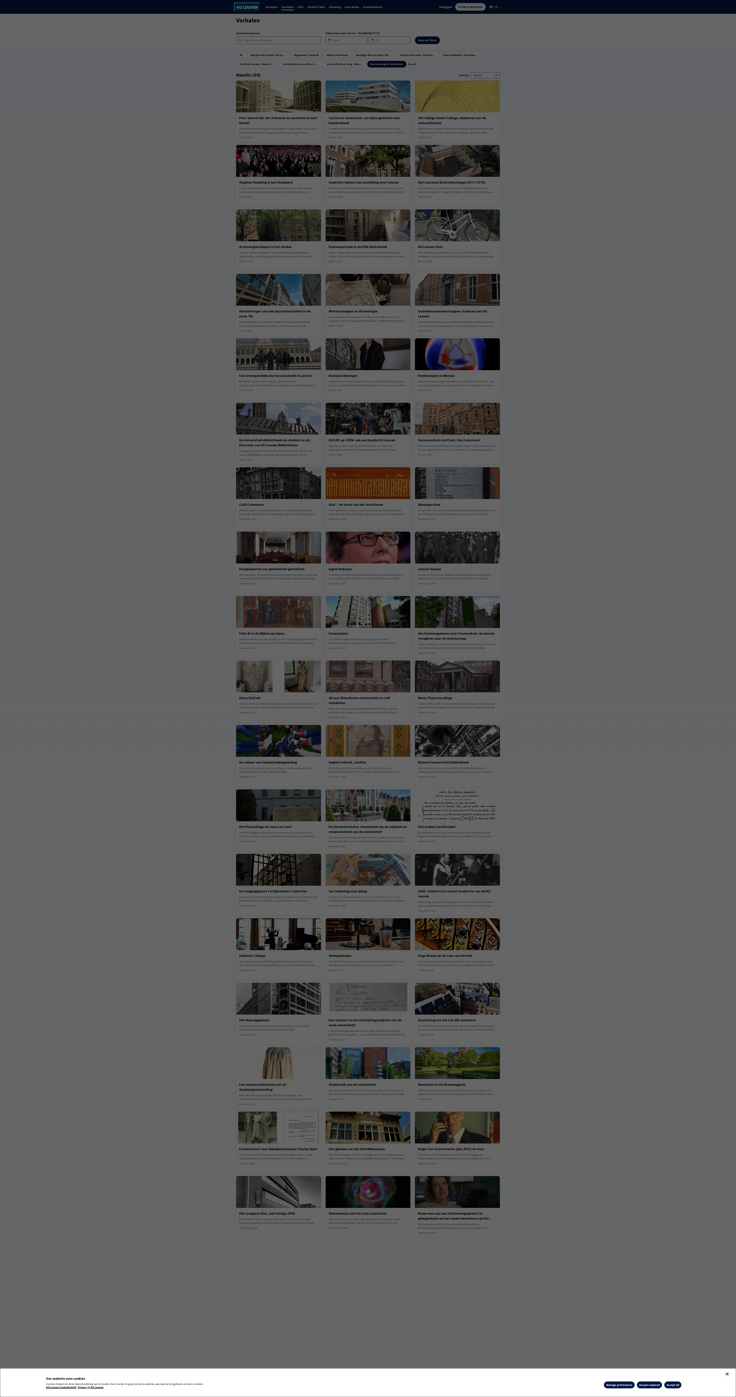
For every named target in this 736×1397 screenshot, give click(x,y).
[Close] (727, 1374)
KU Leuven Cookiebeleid (61, 1387)
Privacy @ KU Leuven (91, 1387)
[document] (368, 1382)
